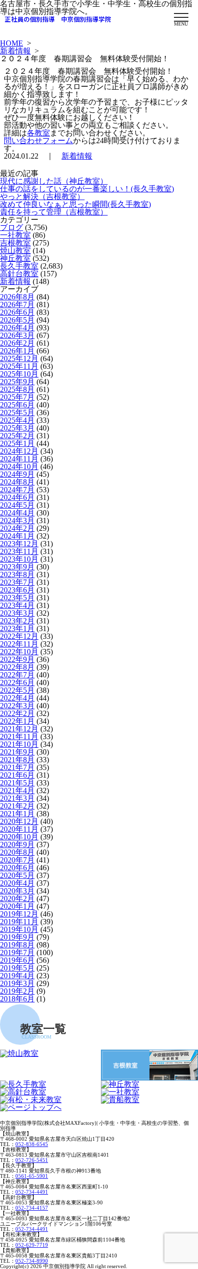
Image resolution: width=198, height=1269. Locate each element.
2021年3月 (17, 798)
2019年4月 (17, 976)
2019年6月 (17, 960)
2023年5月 (17, 598)
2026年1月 (17, 351)
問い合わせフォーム (38, 140)
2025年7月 (17, 397)
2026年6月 (17, 312)
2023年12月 (19, 544)
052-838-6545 (31, 1144)
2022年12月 (19, 636)
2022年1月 (17, 721)
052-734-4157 (31, 1208)
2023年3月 (17, 613)
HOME (11, 43)
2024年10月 (19, 466)
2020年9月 (17, 844)
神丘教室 (15, 258)
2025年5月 (17, 412)
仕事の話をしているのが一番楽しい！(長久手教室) (87, 189)
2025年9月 (17, 382)
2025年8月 (17, 389)
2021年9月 (17, 752)
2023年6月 (17, 590)
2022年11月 (19, 644)
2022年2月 (17, 713)
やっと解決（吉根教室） (42, 196)
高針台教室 (19, 274)
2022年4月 (17, 698)
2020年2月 (17, 898)
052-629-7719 (31, 1245)
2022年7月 (17, 675)
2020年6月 (17, 868)
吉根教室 (15, 243)
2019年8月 (17, 945)
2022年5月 (17, 690)
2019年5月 (17, 968)
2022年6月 (17, 682)
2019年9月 (17, 937)
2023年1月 (17, 628)
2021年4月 (17, 790)
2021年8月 (17, 760)
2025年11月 (19, 366)
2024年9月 (17, 474)
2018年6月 (17, 999)
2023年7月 (17, 582)
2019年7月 (17, 952)
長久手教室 (19, 266)
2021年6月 (17, 775)
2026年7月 (17, 304)
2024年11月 (19, 459)
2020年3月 (17, 891)
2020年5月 (17, 875)
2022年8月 (17, 667)
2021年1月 (17, 814)
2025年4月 (17, 420)
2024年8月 (17, 482)
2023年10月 (19, 559)
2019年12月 (19, 914)
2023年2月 (17, 621)
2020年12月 (19, 821)
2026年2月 (17, 343)
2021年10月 (19, 744)
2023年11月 (19, 551)
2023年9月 (17, 567)
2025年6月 (17, 405)
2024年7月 (17, 490)
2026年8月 (17, 297)
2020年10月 (19, 837)
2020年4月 (17, 883)
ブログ (11, 227)
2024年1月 (17, 536)
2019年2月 (17, 991)
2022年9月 (17, 659)
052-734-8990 (31, 1261)
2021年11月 (19, 736)
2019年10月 (19, 929)
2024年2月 (17, 528)
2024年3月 (17, 520)
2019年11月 (19, 922)
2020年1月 (17, 906)
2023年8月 (17, 574)
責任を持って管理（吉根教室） (54, 212)
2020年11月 (19, 829)
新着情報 (15, 51)
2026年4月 (17, 328)
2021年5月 (17, 783)
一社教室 (15, 235)
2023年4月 (17, 605)
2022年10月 (19, 652)
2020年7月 (17, 860)
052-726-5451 (31, 1160)
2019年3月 (17, 983)
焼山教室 (15, 250)
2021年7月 (17, 767)
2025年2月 (17, 436)
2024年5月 (17, 505)
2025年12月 (19, 358)
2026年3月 (17, 335)
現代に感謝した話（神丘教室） (54, 181)
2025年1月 (17, 443)
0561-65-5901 (31, 1176)
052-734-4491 (31, 1192)
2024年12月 (19, 451)
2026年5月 (17, 320)
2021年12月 (19, 729)
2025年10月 (19, 374)
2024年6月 (17, 497)
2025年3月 (17, 428)
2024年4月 (17, 513)
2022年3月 (17, 706)
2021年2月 (17, 806)
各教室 (38, 133)
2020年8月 (17, 852)
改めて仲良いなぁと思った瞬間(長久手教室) (75, 204)
